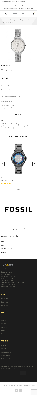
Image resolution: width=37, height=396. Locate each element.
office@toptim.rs (21, 5)
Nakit (2, 242)
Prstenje (3, 324)
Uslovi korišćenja (6, 352)
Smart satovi (5, 306)
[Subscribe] (23, 373)
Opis (16, 115)
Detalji (20, 115)
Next (34, 164)
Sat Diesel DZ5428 (7, 181)
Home (3, 20)
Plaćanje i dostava (6, 359)
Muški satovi (4, 299)
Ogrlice (3, 317)
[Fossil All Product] (6, 78)
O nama (3, 345)
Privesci (3, 331)
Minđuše (3, 320)
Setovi (3, 334)
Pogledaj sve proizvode (18, 229)
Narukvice (4, 327)
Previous (3, 164)
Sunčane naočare (6, 249)
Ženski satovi (29, 20)
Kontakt (3, 349)
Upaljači (3, 252)
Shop (11, 20)
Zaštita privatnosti (6, 356)
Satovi (19, 20)
